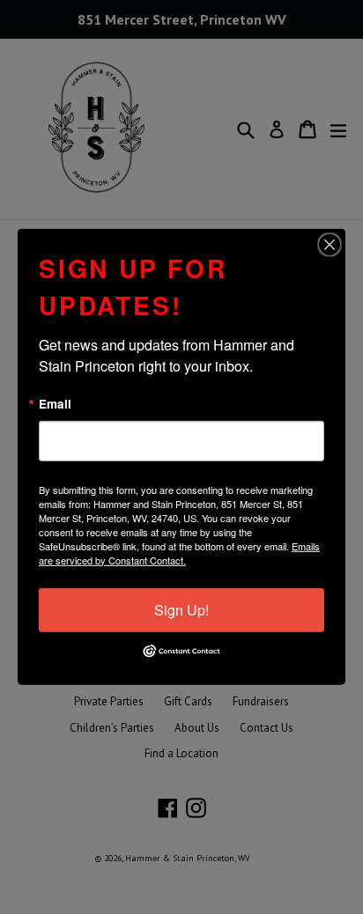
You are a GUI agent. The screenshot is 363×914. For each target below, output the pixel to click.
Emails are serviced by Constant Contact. (179, 552)
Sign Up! (181, 609)
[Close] (329, 244)
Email (55, 404)
